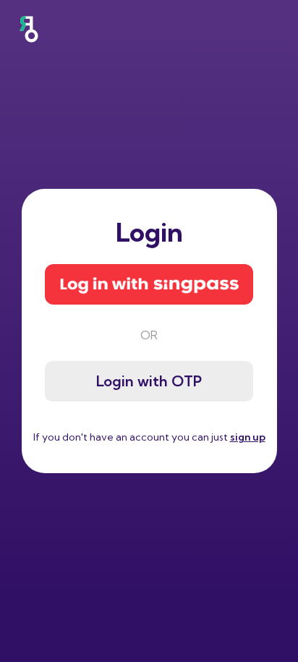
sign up (247, 437)
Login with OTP (149, 381)
